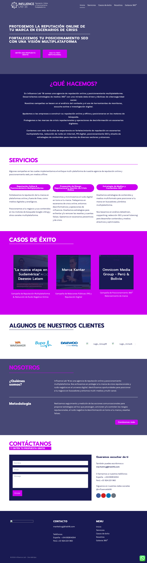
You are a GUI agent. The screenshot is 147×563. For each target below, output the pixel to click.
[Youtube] (103, 495)
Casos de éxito (105, 5)
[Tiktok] (113, 495)
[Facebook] (98, 495)
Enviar (17, 493)
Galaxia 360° (131, 5)
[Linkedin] (108, 495)
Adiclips (33, 557)
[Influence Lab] (29, 5)
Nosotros (118, 5)
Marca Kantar (73, 269)
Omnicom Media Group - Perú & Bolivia (116, 274)
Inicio (82, 5)
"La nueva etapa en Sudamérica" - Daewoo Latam (30, 274)
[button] (11, 344)
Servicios (91, 5)
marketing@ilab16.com (108, 467)
